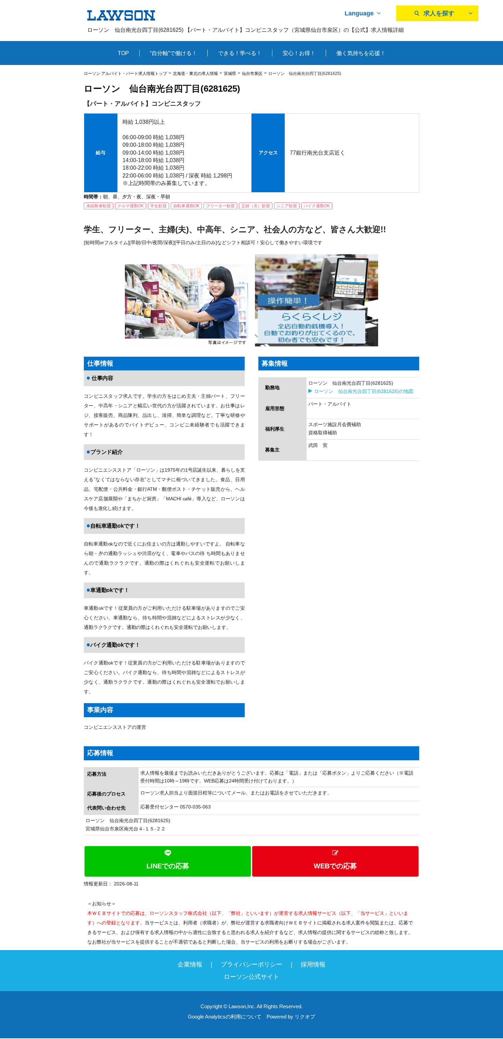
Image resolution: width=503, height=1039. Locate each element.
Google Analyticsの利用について (224, 1017)
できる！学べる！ (240, 53)
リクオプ (305, 1017)
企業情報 (190, 964)
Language (359, 13)
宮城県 (230, 73)
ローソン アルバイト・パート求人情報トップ (125, 73)
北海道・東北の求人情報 (195, 73)
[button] (251, 861)
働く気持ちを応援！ (361, 53)
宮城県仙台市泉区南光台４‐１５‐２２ (126, 828)
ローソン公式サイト (251, 976)
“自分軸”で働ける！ (173, 53)
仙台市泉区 (252, 73)
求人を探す (439, 13)
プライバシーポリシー (251, 964)
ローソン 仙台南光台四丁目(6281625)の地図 (363, 391)
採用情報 (313, 964)
